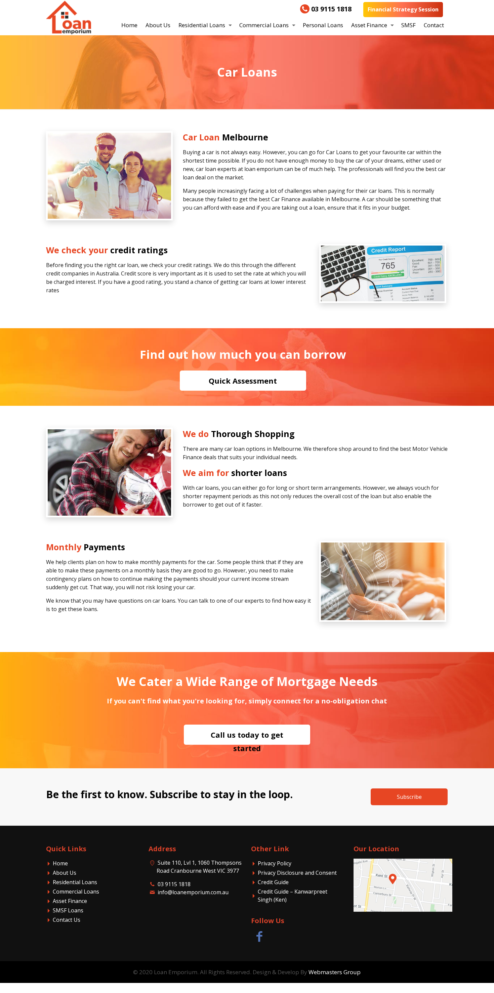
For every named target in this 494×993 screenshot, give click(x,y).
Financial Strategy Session (403, 9)
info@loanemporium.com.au (193, 892)
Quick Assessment (243, 381)
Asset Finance (70, 901)
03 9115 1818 (331, 9)
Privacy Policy (274, 863)
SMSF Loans (68, 910)
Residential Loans (75, 882)
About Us (64, 872)
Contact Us (66, 919)
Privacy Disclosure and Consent (297, 872)
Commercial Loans (76, 891)
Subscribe (409, 797)
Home (60, 863)
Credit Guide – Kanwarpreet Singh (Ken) (292, 895)
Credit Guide (273, 882)
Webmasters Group (334, 972)
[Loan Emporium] (68, 16)
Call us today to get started (247, 737)
